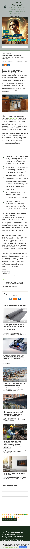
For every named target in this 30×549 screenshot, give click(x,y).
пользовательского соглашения (10, 547)
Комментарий (5, 498)
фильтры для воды (13, 118)
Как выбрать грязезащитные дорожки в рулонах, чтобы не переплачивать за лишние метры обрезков (13, 327)
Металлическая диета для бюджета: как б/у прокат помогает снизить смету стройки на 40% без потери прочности (12, 444)
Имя (3, 488)
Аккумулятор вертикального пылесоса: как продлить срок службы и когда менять (13, 356)
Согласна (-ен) (23, 547)
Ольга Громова (7, 280)
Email (3, 493)
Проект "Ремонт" (16, 3)
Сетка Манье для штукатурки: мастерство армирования (14, 384)
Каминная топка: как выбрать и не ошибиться (14, 474)
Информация (20, 61)
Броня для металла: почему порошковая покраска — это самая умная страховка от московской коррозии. (13, 413)
